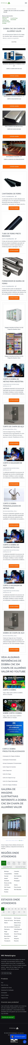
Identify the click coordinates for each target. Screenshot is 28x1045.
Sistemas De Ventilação (7, 990)
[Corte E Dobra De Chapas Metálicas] (14, 536)
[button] (5, 840)
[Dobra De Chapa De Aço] (14, 621)
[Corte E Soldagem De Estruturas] (14, 577)
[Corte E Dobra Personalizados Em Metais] (14, 495)
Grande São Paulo (7, 867)
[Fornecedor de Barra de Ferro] (13, 267)
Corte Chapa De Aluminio (9, 767)
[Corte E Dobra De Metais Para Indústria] (14, 370)
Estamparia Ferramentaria (9, 760)
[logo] (5, 3)
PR (15, 909)
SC (18, 909)
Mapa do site (4, 998)
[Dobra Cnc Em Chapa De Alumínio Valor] (14, 315)
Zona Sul (19, 863)
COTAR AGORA (14, 76)
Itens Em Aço (4, 985)
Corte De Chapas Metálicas (10, 785)
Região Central (3, 863)
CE (12, 909)
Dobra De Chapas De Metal (6, 22)
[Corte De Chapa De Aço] (14, 414)
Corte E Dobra (5, 995)
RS (22, 909)
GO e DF (14, 912)
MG (6, 909)
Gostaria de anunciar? (8, 1017)
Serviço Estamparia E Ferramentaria (12, 763)
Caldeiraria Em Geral (6, 987)
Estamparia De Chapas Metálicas (11, 756)
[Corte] (14, 55)
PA (24, 912)
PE (25, 909)
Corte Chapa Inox (7, 770)
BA (3, 912)
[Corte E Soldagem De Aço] (14, 454)
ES (9, 909)
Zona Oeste (13, 863)
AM (19, 912)
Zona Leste (24, 863)
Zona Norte (8, 863)
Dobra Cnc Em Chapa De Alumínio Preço (5, 19)
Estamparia (4, 993)
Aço (2, 982)
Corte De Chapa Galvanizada (14, 19)
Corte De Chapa (7, 774)
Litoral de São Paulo (20, 867)
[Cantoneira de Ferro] (13, 182)
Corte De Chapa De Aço (9, 778)
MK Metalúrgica (8, 955)
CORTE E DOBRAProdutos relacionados (13, 750)
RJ (2, 909)
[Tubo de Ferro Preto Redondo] (13, 222)
